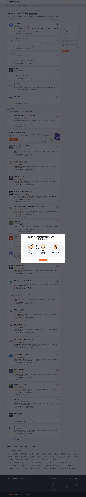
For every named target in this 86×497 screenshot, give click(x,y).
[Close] (63, 235)
